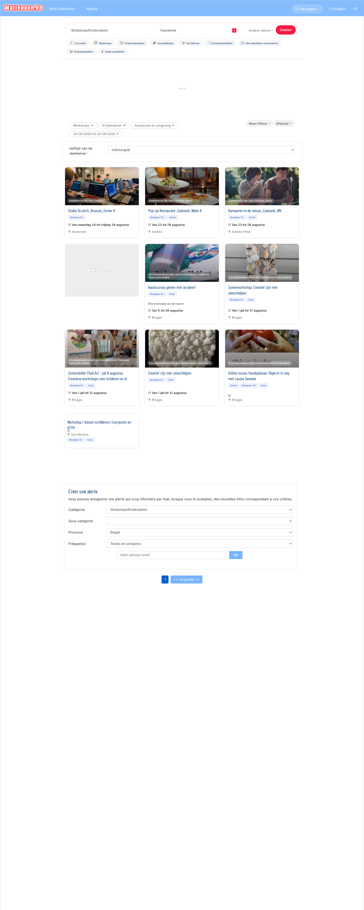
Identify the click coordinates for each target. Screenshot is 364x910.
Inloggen (339, 9)
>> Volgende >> (186, 579)
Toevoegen (307, 9)
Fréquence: (77, 544)
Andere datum (259, 30)
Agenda (92, 9)
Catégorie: (76, 509)
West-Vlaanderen (62, 9)
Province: (75, 532)
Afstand (282, 124)
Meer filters (258, 124)
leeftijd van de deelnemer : (81, 150)
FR (355, 9)
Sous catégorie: (80, 521)
